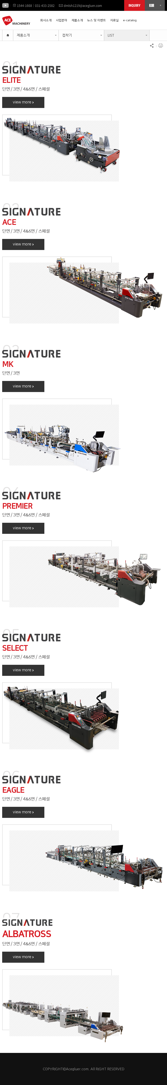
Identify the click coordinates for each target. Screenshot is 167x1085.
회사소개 (46, 20)
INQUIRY (134, 5)
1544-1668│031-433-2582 (36, 5)
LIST (111, 35)
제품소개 (77, 20)
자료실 (114, 20)
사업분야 (61, 20)
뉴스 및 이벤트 (96, 20)
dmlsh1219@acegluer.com (83, 5)
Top (155, 1073)
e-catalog (130, 20)
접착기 (67, 35)
